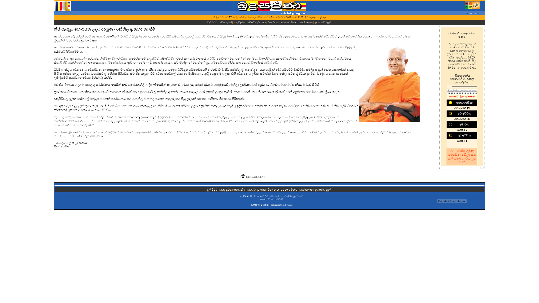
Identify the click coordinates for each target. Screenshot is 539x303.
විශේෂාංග (273, 22)
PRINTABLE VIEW (254, 177)
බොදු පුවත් (225, 22)
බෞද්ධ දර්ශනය (256, 22)
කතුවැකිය (239, 22)
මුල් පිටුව (212, 22)
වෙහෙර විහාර (289, 22)
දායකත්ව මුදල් (323, 22)
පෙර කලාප (306, 22)
